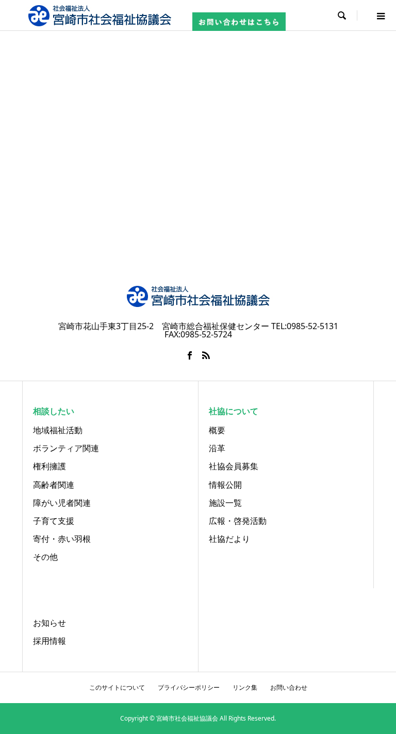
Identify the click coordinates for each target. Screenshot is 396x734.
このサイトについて (117, 687)
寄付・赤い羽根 (62, 538)
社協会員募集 (233, 466)
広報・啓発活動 (238, 520)
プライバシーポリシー (189, 687)
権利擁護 (49, 466)
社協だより (229, 538)
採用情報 (49, 640)
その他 (45, 556)
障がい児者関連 (62, 502)
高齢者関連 (53, 484)
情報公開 (225, 484)
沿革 (217, 448)
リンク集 (245, 687)
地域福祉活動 (57, 430)
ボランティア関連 (66, 448)
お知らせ (49, 622)
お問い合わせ (288, 687)
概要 (217, 430)
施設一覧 (225, 502)
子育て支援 (53, 520)
